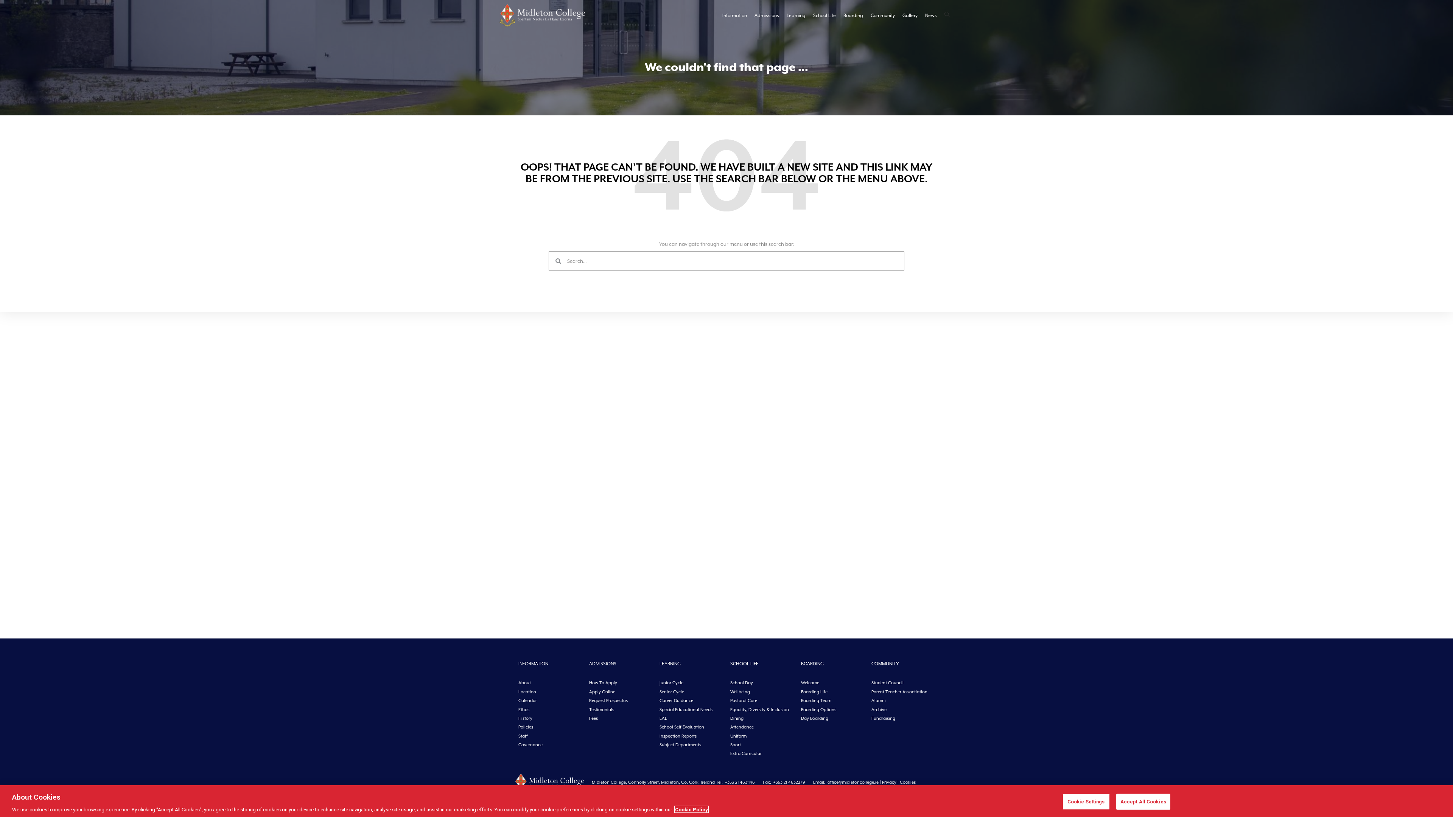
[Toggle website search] (947, 15)
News (931, 15)
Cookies (908, 782)
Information (734, 15)
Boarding (853, 15)
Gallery (910, 15)
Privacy (889, 782)
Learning (796, 15)
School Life (824, 15)
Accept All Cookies (1143, 801)
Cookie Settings (1086, 801)
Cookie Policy (691, 809)
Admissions (767, 15)
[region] (726, 801)
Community (883, 15)
